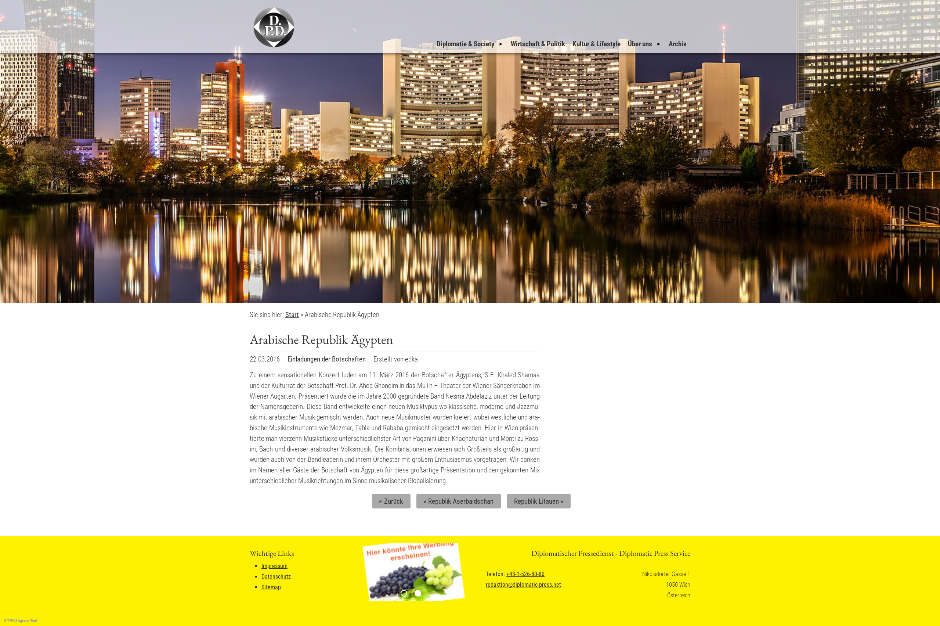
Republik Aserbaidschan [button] (459, 501)
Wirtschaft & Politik (538, 44)
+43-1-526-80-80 (525, 574)
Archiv (678, 44)
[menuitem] (470, 44)
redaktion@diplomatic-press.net (523, 584)
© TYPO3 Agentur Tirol (20, 621)
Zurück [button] (390, 501)
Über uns (640, 44)
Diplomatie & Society (465, 44)
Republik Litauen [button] (538, 501)
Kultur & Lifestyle (596, 44)
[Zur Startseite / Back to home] (273, 47)
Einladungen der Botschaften (327, 359)
